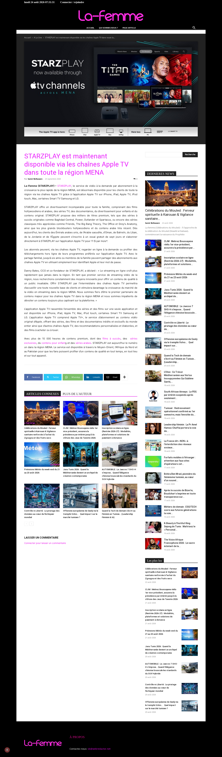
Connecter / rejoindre (72, 2)
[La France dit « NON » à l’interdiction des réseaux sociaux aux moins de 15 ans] (153, 445)
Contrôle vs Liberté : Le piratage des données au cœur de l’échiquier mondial (41, 514)
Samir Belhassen (35, 179)
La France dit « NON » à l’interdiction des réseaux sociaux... (177, 444)
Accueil (90, 28)
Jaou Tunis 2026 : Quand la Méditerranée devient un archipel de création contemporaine (80, 472)
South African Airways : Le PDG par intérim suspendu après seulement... (180, 395)
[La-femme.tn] (111, 15)
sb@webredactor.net (99, 748)
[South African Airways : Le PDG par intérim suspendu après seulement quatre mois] (153, 395)
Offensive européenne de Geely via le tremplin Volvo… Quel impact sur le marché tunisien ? (80, 514)
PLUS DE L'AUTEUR (77, 394)
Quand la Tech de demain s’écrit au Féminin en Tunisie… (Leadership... (179, 358)
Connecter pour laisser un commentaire (45, 543)
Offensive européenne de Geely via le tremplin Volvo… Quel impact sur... (180, 342)
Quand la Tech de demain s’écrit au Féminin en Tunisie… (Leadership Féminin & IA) (118, 514)
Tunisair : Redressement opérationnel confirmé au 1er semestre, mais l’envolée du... (180, 411)
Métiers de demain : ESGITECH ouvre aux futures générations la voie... (180, 510)
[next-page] (31, 524)
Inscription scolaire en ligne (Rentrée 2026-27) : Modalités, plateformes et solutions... (180, 261)
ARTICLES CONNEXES (42, 394)
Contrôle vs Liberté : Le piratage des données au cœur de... (180, 325)
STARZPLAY (64, 185)
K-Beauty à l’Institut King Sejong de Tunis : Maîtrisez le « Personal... (179, 526)
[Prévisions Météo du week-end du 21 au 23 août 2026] (42, 454)
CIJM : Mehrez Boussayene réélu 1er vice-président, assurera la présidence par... (179, 244)
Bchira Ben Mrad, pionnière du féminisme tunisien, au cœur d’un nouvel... (180, 477)
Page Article (129, 28)
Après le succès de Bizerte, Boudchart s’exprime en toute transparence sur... (180, 493)
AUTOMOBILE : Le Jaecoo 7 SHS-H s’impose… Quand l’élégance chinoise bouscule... (180, 309)
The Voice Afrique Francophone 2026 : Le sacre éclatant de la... (179, 542)
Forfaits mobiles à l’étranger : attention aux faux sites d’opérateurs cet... (180, 460)
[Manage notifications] (7, 749)
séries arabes (83, 342)
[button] (194, 28)
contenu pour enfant (53, 342)
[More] (124, 377)
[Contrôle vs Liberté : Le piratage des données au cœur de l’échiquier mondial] (42, 496)
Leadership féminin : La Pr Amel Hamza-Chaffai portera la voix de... (180, 427)
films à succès (112, 338)
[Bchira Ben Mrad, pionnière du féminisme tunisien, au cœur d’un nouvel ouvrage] (153, 478)
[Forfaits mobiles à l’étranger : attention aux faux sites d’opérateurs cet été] (153, 461)
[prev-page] (26, 524)
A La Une (38, 37)
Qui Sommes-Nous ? (108, 28)
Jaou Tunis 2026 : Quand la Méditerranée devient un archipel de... (178, 293)
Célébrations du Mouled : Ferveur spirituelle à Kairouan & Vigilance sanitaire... (169, 215)
